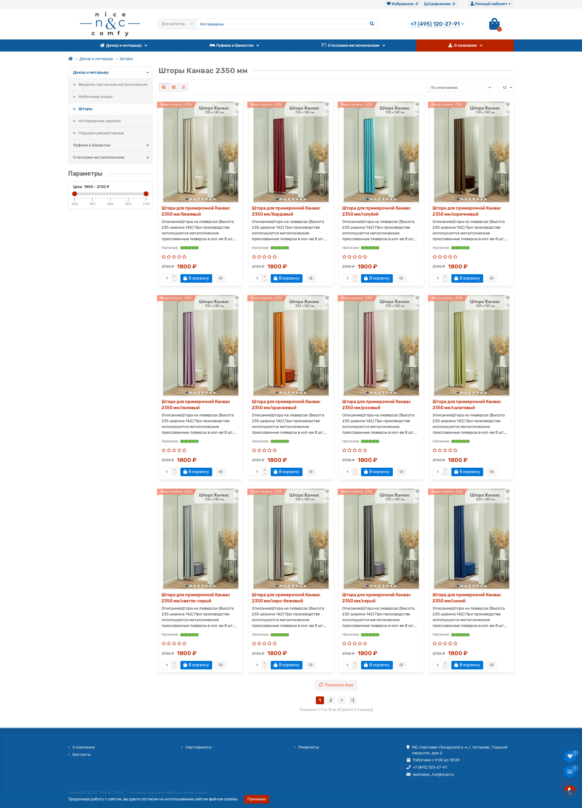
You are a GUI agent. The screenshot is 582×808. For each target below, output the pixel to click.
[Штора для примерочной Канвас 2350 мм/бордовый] (291, 152)
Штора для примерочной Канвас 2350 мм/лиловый (196, 404)
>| (352, 700)
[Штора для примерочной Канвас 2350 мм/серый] (381, 539)
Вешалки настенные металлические (113, 84)
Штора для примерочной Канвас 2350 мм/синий (467, 598)
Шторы (126, 58)
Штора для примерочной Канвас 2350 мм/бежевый (196, 211)
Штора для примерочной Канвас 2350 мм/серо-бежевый (286, 598)
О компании (465, 45)
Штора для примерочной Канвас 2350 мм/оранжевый (286, 404)
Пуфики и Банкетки (234, 45)
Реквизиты (308, 747)
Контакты (81, 754)
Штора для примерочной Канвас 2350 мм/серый (376, 598)
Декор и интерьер (124, 45)
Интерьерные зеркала (100, 121)
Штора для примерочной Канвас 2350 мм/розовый (376, 404)
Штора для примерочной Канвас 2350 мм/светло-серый (196, 598)
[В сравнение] (237, 111)
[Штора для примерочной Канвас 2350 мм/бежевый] (201, 152)
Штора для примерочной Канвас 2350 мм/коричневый (467, 211)
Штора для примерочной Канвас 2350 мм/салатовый (467, 404)
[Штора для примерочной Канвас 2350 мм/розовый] (381, 345)
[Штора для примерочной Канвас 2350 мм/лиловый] (201, 345)
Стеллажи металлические (354, 45)
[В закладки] (237, 105)
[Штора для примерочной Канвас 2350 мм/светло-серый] (201, 539)
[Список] (174, 87)
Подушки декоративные (101, 133)
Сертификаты (199, 747)
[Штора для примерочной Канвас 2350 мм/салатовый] (472, 345)
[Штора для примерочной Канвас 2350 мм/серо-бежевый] (291, 539)
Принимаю (256, 799)
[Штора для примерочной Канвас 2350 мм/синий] (472, 539)
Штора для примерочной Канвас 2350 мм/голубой (376, 211)
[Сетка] (164, 87)
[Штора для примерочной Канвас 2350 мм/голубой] (381, 152)
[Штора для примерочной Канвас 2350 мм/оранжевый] (291, 345)
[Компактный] (183, 87)
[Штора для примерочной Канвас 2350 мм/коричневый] (472, 152)
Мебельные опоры (95, 96)
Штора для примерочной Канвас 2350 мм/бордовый (286, 211)
